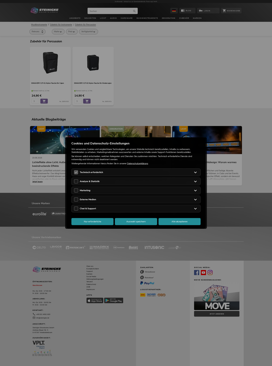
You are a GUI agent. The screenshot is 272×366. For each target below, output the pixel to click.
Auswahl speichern (136, 221)
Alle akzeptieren (180, 221)
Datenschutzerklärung (137, 163)
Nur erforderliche (92, 221)
